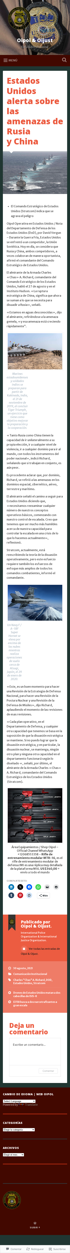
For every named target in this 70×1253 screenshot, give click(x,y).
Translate (31, 1104)
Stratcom (39, 983)
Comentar (48, 1070)
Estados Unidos (22, 983)
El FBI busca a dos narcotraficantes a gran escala (35, 1003)
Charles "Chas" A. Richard (29, 980)
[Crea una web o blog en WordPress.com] (35, 1223)
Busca (64, 60)
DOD (49, 980)
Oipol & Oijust (35, 40)
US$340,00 (48, 868)
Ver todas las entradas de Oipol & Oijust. (40, 951)
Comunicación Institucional (30, 974)
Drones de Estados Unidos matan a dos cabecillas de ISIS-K (36, 994)
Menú (12, 60)
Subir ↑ (35, 1227)
